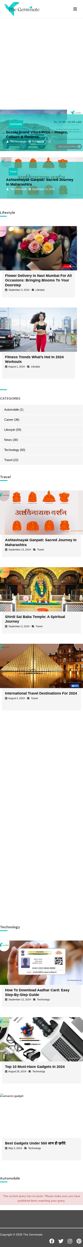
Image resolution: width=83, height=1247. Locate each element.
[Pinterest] (79, 1241)
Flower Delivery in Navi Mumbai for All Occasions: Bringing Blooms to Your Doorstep (38, 280)
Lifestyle (40, 290)
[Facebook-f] (52, 1241)
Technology (11, 450)
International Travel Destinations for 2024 (41, 693)
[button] (41, 1222)
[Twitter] (61, 1241)
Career (8, 419)
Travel (13, 171)
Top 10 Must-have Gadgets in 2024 (35, 1067)
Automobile (16, 124)
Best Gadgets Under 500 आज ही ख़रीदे (35, 1143)
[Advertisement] (41, 66)
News (8, 439)
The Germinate (18, 141)
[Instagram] (70, 1241)
